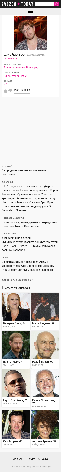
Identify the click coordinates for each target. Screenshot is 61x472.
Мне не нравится (10, 91)
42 (5, 84)
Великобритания (14, 67)
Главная (17, 459)
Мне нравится (5, 91)
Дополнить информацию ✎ (18, 280)
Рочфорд (32, 67)
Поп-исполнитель (12, 58)
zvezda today (18, 4)
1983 (24, 76)
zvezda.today (25, 467)
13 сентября (11, 76)
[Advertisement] (30, 128)
